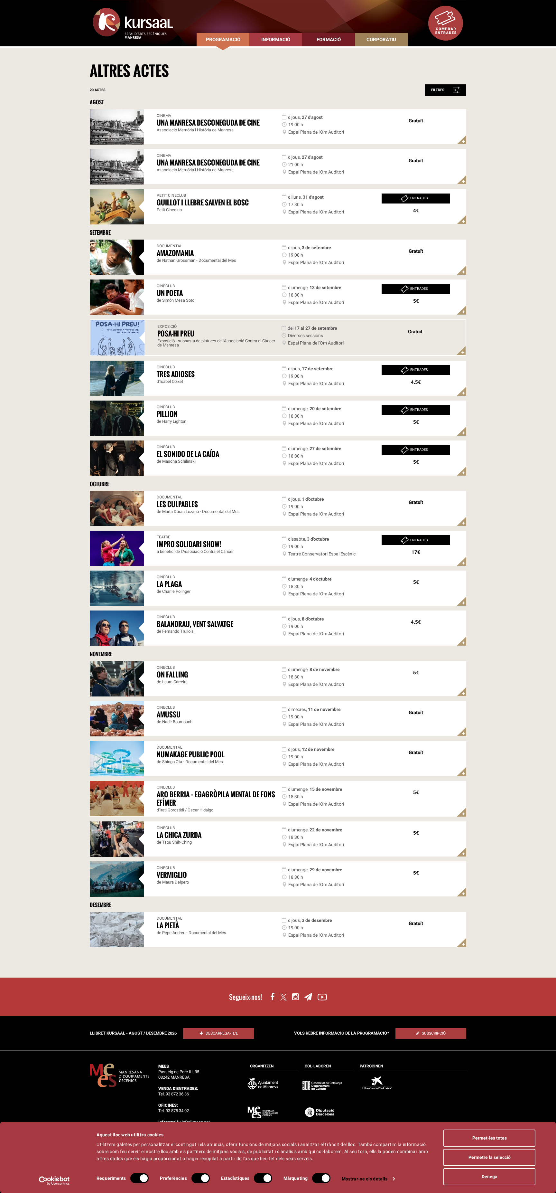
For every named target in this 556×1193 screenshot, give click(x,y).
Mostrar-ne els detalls (364, 1178)
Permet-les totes (489, 1138)
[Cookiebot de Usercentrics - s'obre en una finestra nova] (54, 1180)
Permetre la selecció (489, 1157)
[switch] (200, 1178)
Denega (489, 1176)
